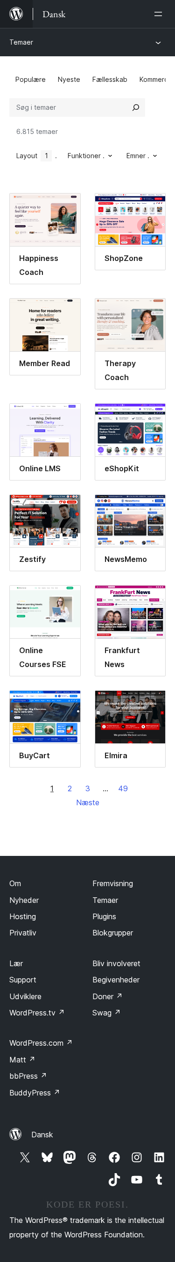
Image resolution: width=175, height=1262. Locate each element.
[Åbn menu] (160, 14)
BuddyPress (34, 1092)
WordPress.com (41, 1043)
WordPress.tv (37, 1012)
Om (15, 883)
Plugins (104, 916)
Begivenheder (116, 979)
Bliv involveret (116, 963)
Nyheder (24, 900)
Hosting (22, 916)
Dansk (42, 1134)
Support (22, 979)
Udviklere (25, 996)
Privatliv (22, 932)
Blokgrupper (112, 932)
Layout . (36, 156)
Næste (87, 802)
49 (123, 788)
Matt (22, 1059)
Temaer (21, 42)
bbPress (28, 1076)
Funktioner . (86, 156)
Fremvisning (112, 883)
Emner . (137, 156)
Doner (107, 996)
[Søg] (135, 107)
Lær (16, 963)
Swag (106, 1012)
